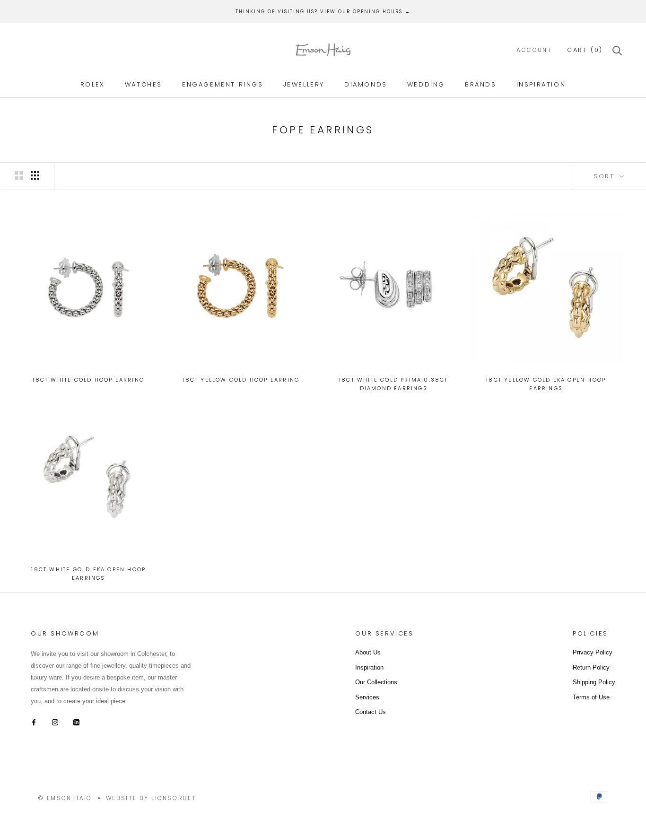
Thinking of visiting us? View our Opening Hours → (323, 11)
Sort (606, 176)
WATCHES (143, 84)
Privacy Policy (592, 652)
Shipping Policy (594, 682)
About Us (368, 652)
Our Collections (376, 682)
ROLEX (92, 84)
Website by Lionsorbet (151, 798)
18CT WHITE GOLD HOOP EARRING (88, 379)
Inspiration (369, 667)
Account (534, 50)
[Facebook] (34, 721)
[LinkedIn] (76, 721)
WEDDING (426, 84)
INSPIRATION (541, 84)
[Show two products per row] (19, 175)
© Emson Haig (65, 798)
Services (367, 697)
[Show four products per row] (35, 175)
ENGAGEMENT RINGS (222, 84)
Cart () (585, 49)
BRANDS (481, 84)
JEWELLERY (303, 84)
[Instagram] (55, 721)
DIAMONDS (365, 84)
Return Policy (591, 667)
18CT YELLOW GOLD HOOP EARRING (241, 379)
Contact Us (370, 711)
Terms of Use (591, 697)
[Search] (617, 50)
